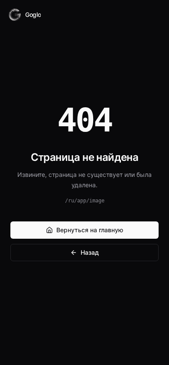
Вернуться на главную (89, 230)
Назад (90, 252)
